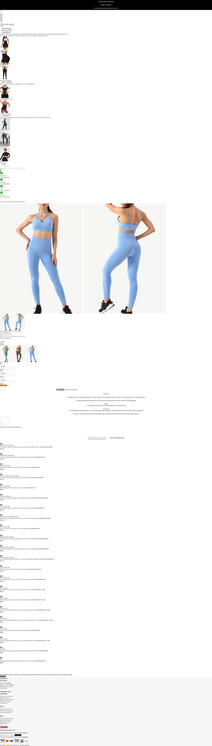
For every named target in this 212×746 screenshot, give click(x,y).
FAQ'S (1, 686)
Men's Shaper (3, 36)
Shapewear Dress (43, 36)
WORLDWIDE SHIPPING (106, 2)
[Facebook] (3, 727)
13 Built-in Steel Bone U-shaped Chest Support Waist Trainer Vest (17, 457)
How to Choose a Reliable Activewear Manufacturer (6, 721)
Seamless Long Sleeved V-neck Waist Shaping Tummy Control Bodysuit (19, 549)
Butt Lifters (23, 34)
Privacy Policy (9, 699)
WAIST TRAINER (7, 82)
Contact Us (3, 676)
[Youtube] (6, 727)
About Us (2, 683)
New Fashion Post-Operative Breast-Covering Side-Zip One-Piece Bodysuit (19, 518)
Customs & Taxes (4, 696)
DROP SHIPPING (106, 5)
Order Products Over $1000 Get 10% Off (106, 8)
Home (1, 202)
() (5, 165)
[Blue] (32, 354)
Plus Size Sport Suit (30, 117)
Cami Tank (26, 84)
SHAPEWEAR (6, 32)
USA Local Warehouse (4, 698)
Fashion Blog (3, 688)
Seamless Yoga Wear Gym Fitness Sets (14, 202)
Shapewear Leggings (52, 34)
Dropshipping (3, 703)
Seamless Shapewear (14, 34)
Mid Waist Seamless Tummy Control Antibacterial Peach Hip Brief (17, 589)
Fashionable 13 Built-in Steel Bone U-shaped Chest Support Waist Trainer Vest (20, 447)
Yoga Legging (8, 117)
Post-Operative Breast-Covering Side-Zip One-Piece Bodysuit (16, 477)
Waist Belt (32, 84)
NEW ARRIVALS (7, 28)
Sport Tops (15, 117)
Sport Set (2, 117)
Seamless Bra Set (42, 34)
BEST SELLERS (7, 30)
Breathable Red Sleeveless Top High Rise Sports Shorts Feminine (17, 661)
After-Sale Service (8, 686)
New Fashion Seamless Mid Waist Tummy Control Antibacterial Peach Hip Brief (20, 620)
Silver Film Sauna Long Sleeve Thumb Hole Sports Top (14, 528)
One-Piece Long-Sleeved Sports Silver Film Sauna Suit (14, 467)
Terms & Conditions (5, 701)
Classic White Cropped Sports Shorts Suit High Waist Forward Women (18, 651)
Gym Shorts (22, 117)
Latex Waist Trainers (18, 84)
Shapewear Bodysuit (32, 34)
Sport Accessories (40, 117)
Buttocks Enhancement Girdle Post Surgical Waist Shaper (15, 569)
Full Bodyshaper (4, 34)
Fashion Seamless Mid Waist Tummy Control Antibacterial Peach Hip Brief (19, 610)
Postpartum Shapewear (20, 36)
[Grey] (19, 353)
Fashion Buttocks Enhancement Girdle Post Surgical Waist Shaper (17, 579)
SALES (4, 164)
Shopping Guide (7, 712)
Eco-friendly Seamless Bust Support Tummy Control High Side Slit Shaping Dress (21, 559)
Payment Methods (9, 685)
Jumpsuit (48, 117)
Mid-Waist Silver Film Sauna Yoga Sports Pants (12, 488)
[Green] (6, 353)
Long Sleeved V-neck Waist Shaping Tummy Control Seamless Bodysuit (19, 538)
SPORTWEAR (6, 116)
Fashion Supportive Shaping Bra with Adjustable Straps (14, 630)
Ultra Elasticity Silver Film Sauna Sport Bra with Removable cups (17, 508)
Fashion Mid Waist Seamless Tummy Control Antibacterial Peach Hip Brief (19, 640)
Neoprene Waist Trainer (6, 84)
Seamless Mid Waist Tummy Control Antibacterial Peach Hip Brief (17, 600)
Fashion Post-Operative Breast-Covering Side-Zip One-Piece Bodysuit (18, 498)
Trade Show (6, 711)
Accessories (11, 36)
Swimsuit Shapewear (32, 36)
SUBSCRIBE (18, 735)
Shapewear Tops (63, 34)
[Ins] (1, 727)
